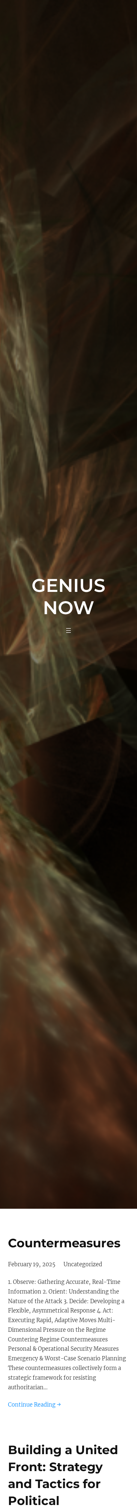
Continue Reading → (34, 1404)
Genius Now (68, 596)
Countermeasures (64, 1243)
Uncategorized (83, 1264)
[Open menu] (68, 630)
